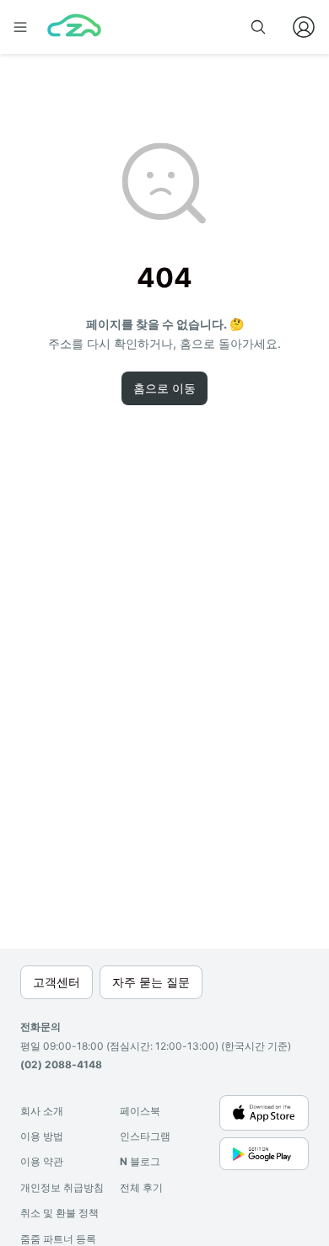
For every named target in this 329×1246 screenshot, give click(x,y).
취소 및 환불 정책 (59, 1212)
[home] (74, 27)
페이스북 (140, 1110)
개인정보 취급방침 (62, 1187)
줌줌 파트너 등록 (58, 1239)
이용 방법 (41, 1136)
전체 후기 (141, 1187)
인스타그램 (145, 1136)
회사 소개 (41, 1110)
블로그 (140, 1161)
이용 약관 (41, 1161)
